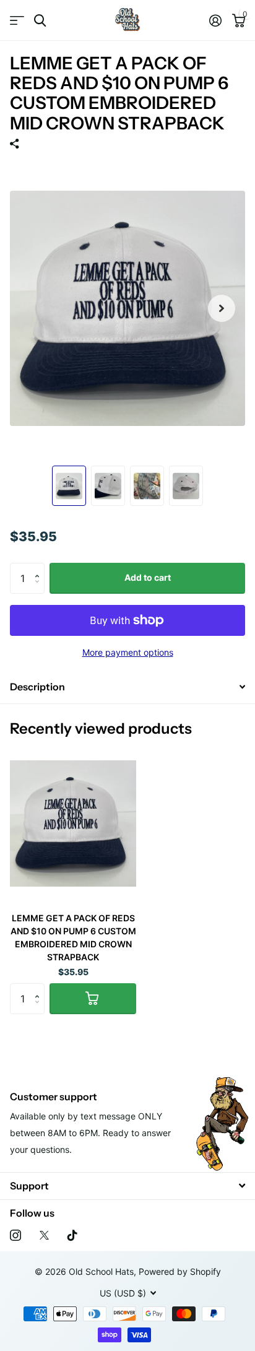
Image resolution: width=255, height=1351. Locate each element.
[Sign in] (215, 20)
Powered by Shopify (180, 1271)
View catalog (17, 20)
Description (37, 686)
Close (127, 1186)
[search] (40, 21)
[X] (44, 1235)
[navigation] (69, 486)
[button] (40, 567)
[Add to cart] (93, 998)
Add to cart (147, 577)
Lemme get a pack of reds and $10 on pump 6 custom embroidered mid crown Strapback (73, 937)
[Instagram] (15, 1235)
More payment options (127, 652)
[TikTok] (72, 1235)
